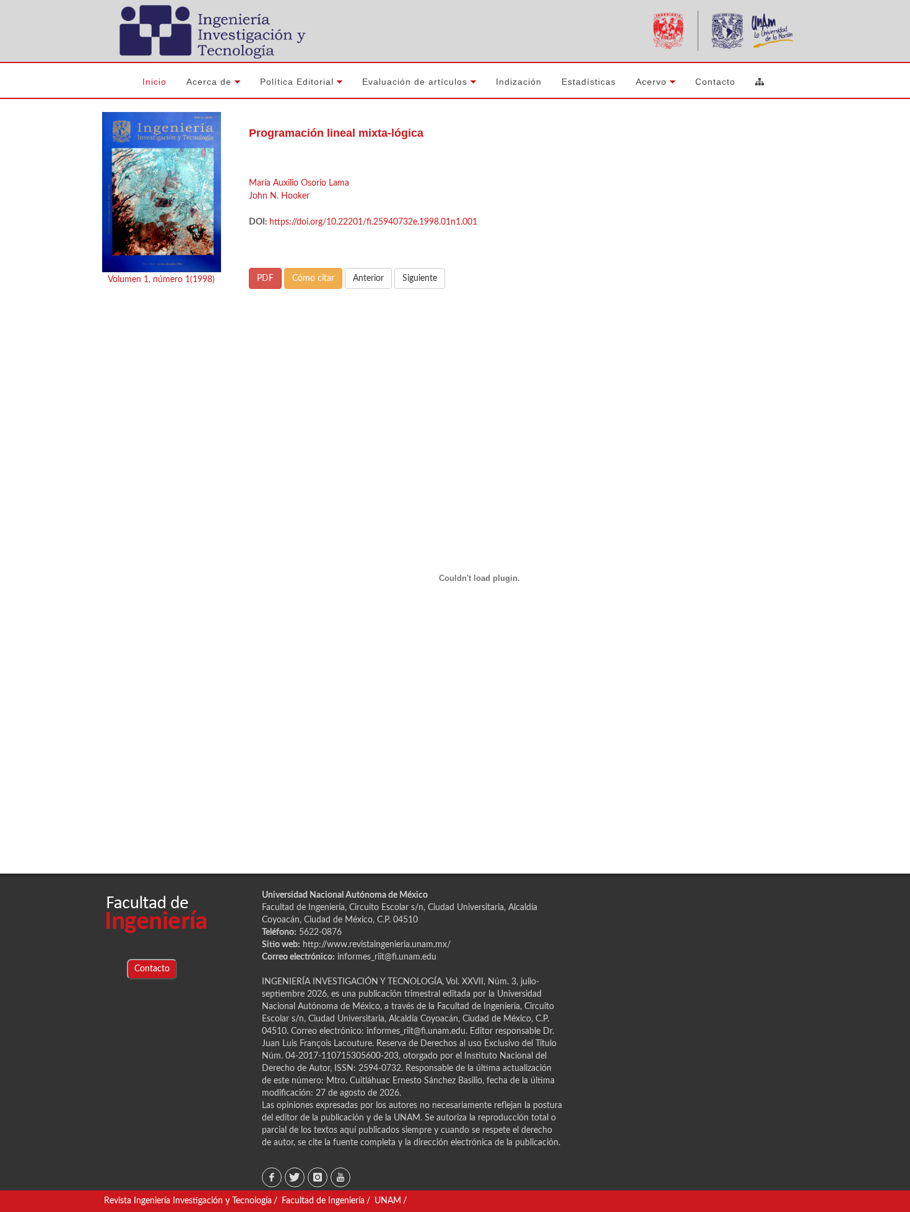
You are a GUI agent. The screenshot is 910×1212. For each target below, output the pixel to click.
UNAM (388, 1201)
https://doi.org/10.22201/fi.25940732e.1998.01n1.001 (373, 222)
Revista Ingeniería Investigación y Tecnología (188, 1201)
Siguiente (419, 278)
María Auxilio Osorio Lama (299, 183)
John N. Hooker (279, 196)
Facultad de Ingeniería (323, 1201)
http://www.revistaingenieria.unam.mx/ (377, 944)
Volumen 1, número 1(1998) (161, 279)
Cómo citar (313, 278)
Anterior (368, 278)
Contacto (152, 969)
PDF (265, 278)
